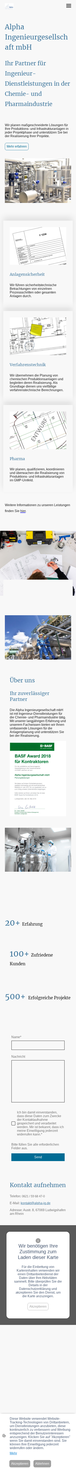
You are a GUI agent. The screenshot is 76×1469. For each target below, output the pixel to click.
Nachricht (18, 1056)
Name (16, 1037)
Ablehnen (42, 1463)
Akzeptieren (38, 1306)
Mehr (13, 1453)
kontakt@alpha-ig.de (35, 1203)
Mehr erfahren (17, 146)
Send (38, 1157)
